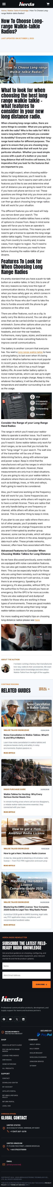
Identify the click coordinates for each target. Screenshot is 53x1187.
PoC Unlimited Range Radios (11, 1050)
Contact (6, 1078)
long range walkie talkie (30, 352)
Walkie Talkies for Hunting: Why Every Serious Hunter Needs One (23, 795)
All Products (8, 1068)
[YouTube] (10, 1019)
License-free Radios (10, 1055)
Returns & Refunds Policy (10, 1096)
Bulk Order (34, 1048)
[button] (4, 4)
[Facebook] (3, 1019)
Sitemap (33, 1066)
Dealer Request (36, 1053)
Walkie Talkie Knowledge (18, 10)
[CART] (48, 4)
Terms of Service (17, 1185)
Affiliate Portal (9, 1091)
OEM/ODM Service (37, 1061)
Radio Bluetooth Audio (12, 1045)
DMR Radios (6, 1060)
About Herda (35, 1044)
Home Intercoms (9, 1064)
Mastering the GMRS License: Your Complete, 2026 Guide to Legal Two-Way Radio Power (26, 908)
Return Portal (8, 1101)
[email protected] (14, 1164)
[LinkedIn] (23, 1019)
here (37, 620)
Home (3, 10)
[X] (16, 1019)
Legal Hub (6, 1106)
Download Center (10, 1082)
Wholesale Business (38, 1057)
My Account (7, 1087)
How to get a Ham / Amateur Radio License (25, 853)
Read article (9, 753)
